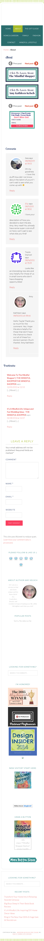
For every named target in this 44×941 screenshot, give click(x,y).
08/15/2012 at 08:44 (22, 316)
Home (6, 49)
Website (10, 510)
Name (9, 484)
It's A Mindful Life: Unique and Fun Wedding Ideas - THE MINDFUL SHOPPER (20, 412)
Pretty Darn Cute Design (22, 934)
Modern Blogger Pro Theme (28, 932)
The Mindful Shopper (22, 14)
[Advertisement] (23, 644)
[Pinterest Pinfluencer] (23, 726)
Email (9, 497)
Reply (12, 191)
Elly (26, 204)
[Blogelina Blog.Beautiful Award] (23, 705)
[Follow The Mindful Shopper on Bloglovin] (23, 807)
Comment (11, 460)
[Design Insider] (23, 755)
